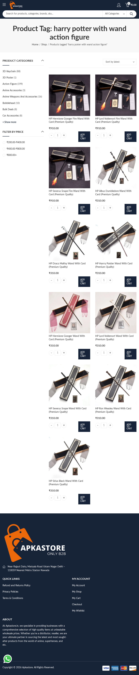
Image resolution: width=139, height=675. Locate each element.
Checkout (77, 604)
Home (35, 44)
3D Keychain (9, 71)
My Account (78, 585)
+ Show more (9, 122)
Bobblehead (9, 103)
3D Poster (8, 78)
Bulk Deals (8, 109)
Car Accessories (11, 116)
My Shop (77, 592)
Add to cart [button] (83, 137)
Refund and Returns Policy (16, 585)
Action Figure (10, 84)
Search (131, 13)
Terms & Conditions (13, 598)
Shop (44, 44)
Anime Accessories (12, 90)
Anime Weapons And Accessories (20, 97)
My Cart (76, 598)
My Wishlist (78, 611)
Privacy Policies (10, 592)
